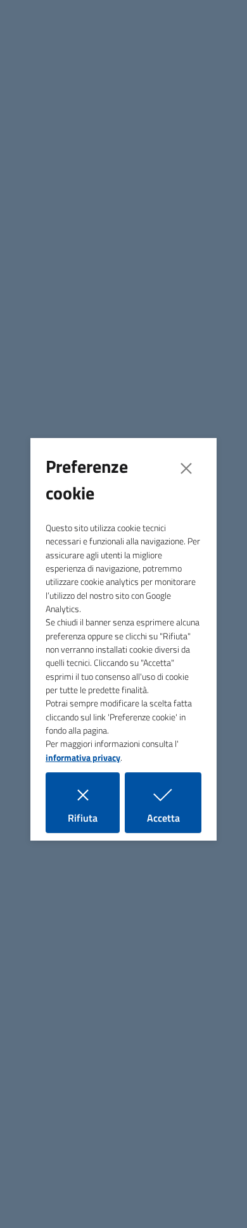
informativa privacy (83, 758)
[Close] (186, 468)
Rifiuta (94, 817)
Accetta (174, 817)
